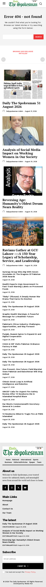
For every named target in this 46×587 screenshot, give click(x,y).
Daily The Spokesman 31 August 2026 (21, 105)
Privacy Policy (30, 572)
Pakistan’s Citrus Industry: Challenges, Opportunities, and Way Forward (21, 325)
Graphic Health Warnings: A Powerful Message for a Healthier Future (20, 315)
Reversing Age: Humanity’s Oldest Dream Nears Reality (22, 203)
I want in (21, 566)
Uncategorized (8, 527)
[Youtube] (25, 487)
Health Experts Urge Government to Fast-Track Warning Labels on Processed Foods (22, 286)
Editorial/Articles (9, 536)
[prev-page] (3, 59)
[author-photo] (4, 111)
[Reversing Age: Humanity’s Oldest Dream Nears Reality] (23, 181)
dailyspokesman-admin (14, 111)
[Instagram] (11, 487)
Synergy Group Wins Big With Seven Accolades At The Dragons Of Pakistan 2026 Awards (21, 274)
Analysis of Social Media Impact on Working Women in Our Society (21, 153)
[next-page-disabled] (42, 59)
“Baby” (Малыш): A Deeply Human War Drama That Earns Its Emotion (21, 297)
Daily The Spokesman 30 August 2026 (20, 306)
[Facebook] (5, 487)
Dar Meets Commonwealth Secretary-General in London (21, 405)
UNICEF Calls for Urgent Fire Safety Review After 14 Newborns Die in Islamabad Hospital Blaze (20, 393)
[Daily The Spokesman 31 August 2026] (23, 84)
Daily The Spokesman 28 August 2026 (20, 361)
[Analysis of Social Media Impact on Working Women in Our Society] (23, 130)
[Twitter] (18, 487)
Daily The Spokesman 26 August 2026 (20, 424)
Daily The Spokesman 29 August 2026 (20, 354)
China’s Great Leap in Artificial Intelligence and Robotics (17, 382)
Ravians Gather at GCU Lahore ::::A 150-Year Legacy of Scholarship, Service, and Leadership (20, 255)
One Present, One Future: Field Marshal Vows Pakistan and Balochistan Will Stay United (22, 371)
